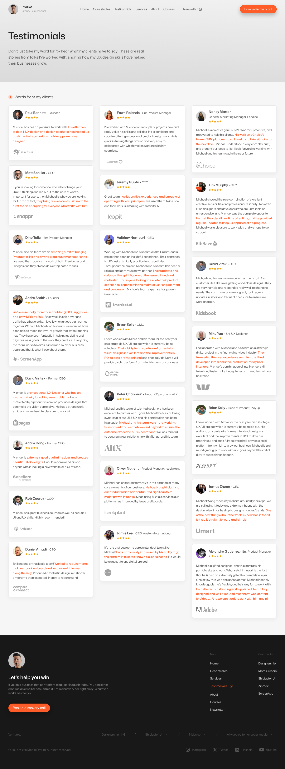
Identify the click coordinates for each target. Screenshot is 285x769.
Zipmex (263, 686)
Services (141, 9)
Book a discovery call (258, 9)
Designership (267, 663)
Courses (169, 9)
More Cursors (267, 671)
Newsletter (190, 9)
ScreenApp (265, 693)
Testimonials (123, 9)
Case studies (101, 9)
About (155, 9)
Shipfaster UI (267, 678)
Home (84, 9)
